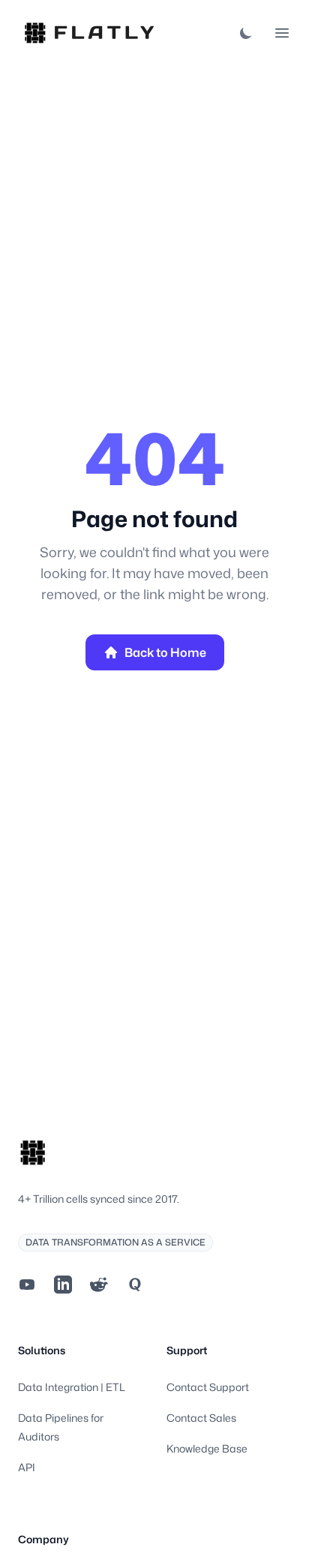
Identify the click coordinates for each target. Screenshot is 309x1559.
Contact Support (207, 1387)
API (26, 1467)
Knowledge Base (207, 1448)
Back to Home (165, 652)
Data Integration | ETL (71, 1387)
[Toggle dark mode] (246, 33)
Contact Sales (201, 1418)
